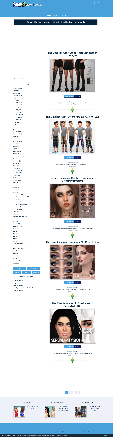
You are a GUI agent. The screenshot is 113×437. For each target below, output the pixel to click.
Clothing (15, 127)
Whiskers (18, 209)
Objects (15, 180)
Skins (14, 233)
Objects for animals (21, 204)
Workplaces (16, 260)
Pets (14, 192)
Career (14, 122)
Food (14, 143)
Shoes (14, 224)
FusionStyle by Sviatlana (19, 288)
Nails (17, 172)
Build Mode (16, 100)
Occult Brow (16, 182)
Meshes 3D (16, 175)
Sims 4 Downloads (27, 4)
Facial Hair (15, 141)
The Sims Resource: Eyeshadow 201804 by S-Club (73, 116)
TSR (86, 103)
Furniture (15, 146)
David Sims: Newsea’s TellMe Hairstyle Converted (63, 408)
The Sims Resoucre (80, 103)
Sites (14, 228)
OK (105, 435)
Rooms (14, 221)
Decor (14, 129)
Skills (14, 231)
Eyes (14, 136)
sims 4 (67, 103)
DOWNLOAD (69, 96)
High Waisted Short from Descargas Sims (94, 408)
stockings (71, 103)
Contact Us (22, 280)
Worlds (15, 263)
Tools (14, 251)
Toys (17, 206)
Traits (14, 255)
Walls (17, 114)
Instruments (16, 161)
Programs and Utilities (19, 216)
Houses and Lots (17, 156)
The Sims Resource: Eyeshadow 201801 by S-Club (72, 242)
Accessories (75, 101)
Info (14, 158)
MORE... (77, 96)
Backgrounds (16, 98)
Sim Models (16, 226)
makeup (67, 164)
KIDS (26, 272)
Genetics (15, 148)
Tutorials (15, 258)
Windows (18, 117)
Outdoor (15, 185)
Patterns (15, 190)
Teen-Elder (36, 272)
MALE (19, 268)
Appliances (16, 95)
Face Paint (15, 139)
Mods (14, 177)
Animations (16, 93)
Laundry (15, 163)
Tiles (17, 112)
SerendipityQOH (71, 353)
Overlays (15, 187)
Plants (14, 211)
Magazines (16, 168)
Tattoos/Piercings (17, 243)
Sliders (14, 238)
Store (14, 241)
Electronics (16, 134)
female (63, 103)
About (109, 435)
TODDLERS (17, 272)
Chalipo (15, 280)
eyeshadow (61, 164)
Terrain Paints (16, 248)
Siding (17, 109)
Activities (15, 90)
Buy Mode (15, 119)
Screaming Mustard (71, 228)
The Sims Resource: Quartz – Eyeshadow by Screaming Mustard (72, 179)
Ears (17, 199)
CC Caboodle (65, 433)
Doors (17, 102)
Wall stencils (19, 131)
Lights (14, 166)
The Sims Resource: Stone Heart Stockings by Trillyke (72, 54)
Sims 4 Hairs (56, 433)
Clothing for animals (21, 197)
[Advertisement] (56, 37)
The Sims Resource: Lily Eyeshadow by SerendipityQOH (73, 304)
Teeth (14, 246)
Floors (17, 105)
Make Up (75, 162)
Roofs (17, 107)
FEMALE (33, 268)
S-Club (71, 164)
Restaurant (15, 219)
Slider (14, 236)
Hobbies (15, 153)
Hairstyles (15, 151)
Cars (14, 124)
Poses (14, 214)
